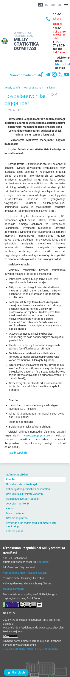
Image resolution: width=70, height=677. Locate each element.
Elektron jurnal (14, 531)
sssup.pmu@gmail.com (38, 435)
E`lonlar (10, 479)
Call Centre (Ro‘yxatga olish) (59, 35)
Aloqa (9, 508)
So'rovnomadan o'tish (25, 75)
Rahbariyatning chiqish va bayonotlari (28, 489)
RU (53, 4)
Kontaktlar (43, 561)
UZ (40, 4)
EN (59, 4)
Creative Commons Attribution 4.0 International (30, 648)
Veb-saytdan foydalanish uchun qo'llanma (27, 583)
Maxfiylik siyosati (13, 588)
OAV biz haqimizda (17, 518)
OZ (47, 4)
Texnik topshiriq (17, 452)
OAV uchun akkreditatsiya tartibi (24, 493)
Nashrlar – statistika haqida (22, 484)
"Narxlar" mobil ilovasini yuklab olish (23, 578)
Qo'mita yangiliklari (17, 474)
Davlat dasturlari (15, 513)
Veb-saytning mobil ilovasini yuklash (25, 572)
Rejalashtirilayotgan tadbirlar (23, 498)
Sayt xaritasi (27, 567)
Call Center (59, 52)
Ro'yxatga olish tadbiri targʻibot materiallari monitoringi (31, 524)
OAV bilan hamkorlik (17, 503)
